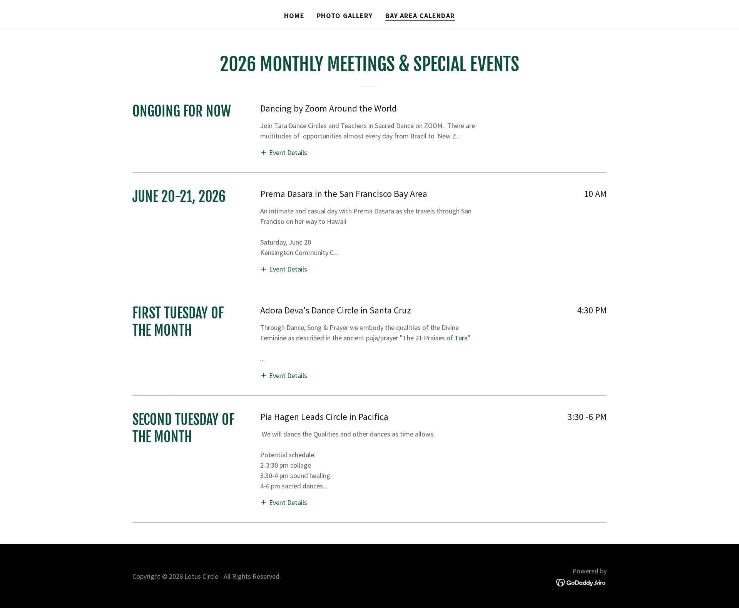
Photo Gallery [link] (345, 15)
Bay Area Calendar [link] (420, 15)
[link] (581, 582)
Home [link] (294, 15)
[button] (283, 152)
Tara (461, 337)
